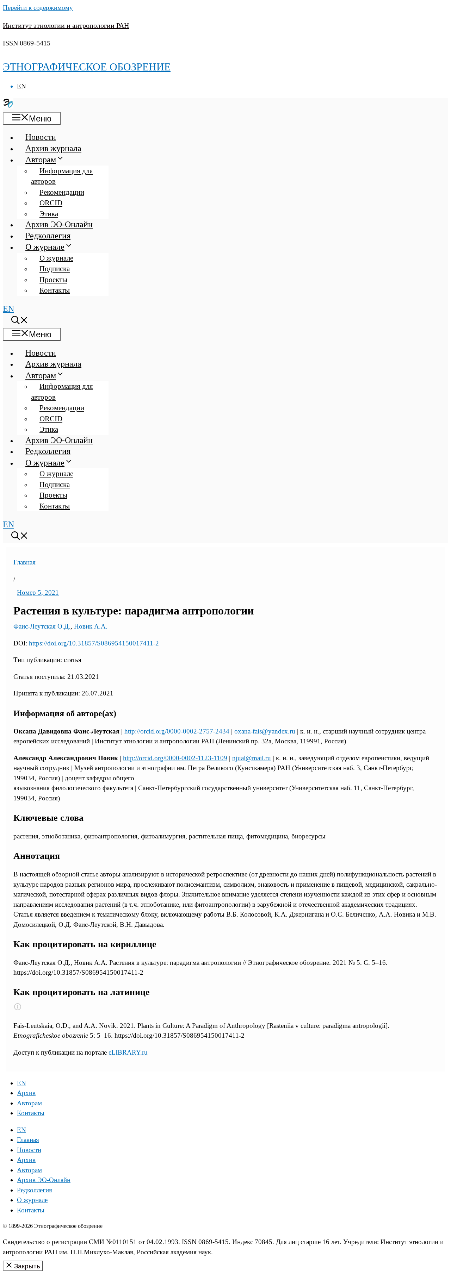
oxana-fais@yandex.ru (264, 731)
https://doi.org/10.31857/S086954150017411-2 (94, 643)
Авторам (40, 159)
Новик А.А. (90, 626)
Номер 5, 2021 (38, 592)
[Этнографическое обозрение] (8, 105)
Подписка (54, 268)
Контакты (54, 290)
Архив (26, 1093)
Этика (48, 214)
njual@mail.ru (251, 758)
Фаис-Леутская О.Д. (41, 626)
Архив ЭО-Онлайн (59, 224)
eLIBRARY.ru (128, 1052)
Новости (40, 137)
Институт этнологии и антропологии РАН (66, 25)
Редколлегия (47, 235)
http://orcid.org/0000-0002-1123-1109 (175, 758)
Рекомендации (61, 192)
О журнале (44, 246)
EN (21, 86)
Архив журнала (53, 148)
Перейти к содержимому (38, 7)
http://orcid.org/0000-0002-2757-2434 (176, 731)
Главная (25, 562)
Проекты (53, 279)
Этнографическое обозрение (87, 67)
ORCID (50, 203)
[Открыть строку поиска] (20, 321)
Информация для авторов (62, 176)
